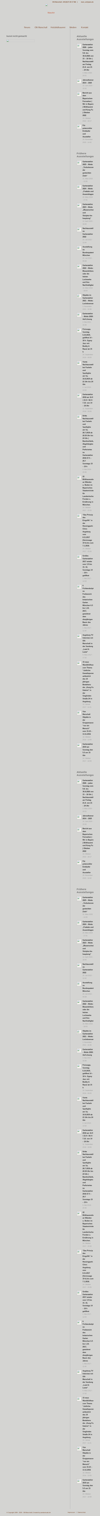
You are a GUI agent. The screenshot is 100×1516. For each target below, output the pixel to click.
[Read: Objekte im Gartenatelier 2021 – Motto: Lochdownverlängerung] (79, 296)
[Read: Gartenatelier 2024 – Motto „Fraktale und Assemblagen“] (79, 187)
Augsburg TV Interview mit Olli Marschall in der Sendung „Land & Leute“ (88, 643)
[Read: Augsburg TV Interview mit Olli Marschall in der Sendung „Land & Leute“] (79, 636)
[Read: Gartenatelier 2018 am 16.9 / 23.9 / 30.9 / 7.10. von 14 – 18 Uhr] (79, 395)
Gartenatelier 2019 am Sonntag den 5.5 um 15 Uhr (88, 749)
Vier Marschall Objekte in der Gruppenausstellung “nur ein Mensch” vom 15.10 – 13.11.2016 (91, 723)
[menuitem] (15, 27)
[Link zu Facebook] (7, 2)
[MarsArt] (50, 13)
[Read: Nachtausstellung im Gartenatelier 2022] (79, 229)
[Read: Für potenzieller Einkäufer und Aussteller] (79, 126)
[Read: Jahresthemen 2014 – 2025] (79, 81)
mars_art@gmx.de (87, 2)
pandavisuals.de (45, 1512)
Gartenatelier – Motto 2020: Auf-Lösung (88, 316)
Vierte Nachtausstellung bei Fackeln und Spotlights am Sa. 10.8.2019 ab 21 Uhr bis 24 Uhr (89, 373)
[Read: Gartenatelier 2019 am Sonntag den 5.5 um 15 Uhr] (79, 745)
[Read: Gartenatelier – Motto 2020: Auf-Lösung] (79, 314)
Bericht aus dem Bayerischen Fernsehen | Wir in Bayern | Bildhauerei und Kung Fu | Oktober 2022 (88, 104)
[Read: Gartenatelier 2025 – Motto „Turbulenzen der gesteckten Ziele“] (79, 162)
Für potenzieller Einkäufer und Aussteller (87, 131)
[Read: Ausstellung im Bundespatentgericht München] (79, 248)
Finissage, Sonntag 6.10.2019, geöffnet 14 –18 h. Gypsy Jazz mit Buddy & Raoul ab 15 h (88, 340)
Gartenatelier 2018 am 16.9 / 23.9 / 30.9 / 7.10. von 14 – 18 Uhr (88, 400)
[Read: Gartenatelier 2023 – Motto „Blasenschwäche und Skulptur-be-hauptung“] (79, 205)
